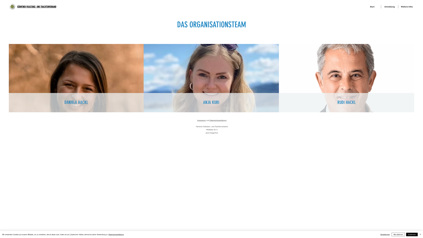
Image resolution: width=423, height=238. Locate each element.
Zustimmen (412, 234)
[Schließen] (420, 234)
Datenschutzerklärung (218, 120)
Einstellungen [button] (385, 234)
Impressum (201, 120)
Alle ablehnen (398, 234)
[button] (406, 6)
